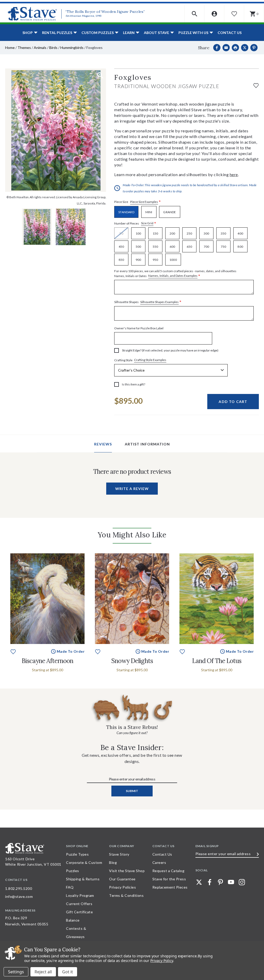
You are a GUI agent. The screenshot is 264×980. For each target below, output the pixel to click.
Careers (159, 862)
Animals (40, 47)
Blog (113, 862)
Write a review (132, 488)
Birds (53, 47)
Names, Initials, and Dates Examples (172, 276)
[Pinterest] (254, 47)
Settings (16, 972)
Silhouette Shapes (148, 302)
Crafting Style (140, 360)
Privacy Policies (122, 887)
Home (10, 47)
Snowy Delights (132, 661)
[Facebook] (216, 47)
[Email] (226, 47)
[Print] (235, 47)
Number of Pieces (135, 223)
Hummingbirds (72, 47)
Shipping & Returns (83, 879)
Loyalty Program (80, 895)
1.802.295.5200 (18, 888)
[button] (194, 13)
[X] (244, 47)
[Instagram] (241, 882)
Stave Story (119, 854)
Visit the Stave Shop (127, 871)
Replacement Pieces (170, 887)
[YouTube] (231, 882)
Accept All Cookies (67, 971)
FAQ (70, 887)
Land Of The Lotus (216, 661)
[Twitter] (199, 882)
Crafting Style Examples (150, 360)
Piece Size (137, 202)
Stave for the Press (169, 879)
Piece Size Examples (144, 202)
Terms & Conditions (126, 895)
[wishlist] (256, 85)
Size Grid (147, 223)
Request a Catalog (168, 871)
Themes (24, 47)
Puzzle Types (77, 854)
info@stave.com (19, 896)
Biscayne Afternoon (47, 661)
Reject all (43, 972)
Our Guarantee (122, 879)
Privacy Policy (161, 960)
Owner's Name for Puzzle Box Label (138, 328)
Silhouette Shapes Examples (159, 302)
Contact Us (230, 32)
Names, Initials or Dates (175, 273)
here (234, 174)
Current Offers (79, 903)
